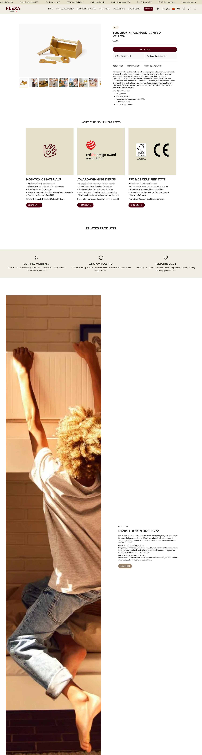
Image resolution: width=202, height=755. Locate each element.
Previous (19, 50)
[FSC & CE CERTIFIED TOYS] (152, 151)
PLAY (115, 27)
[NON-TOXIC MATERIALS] (50, 151)
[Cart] (194, 9)
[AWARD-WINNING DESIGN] (101, 151)
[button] (65, 9)
